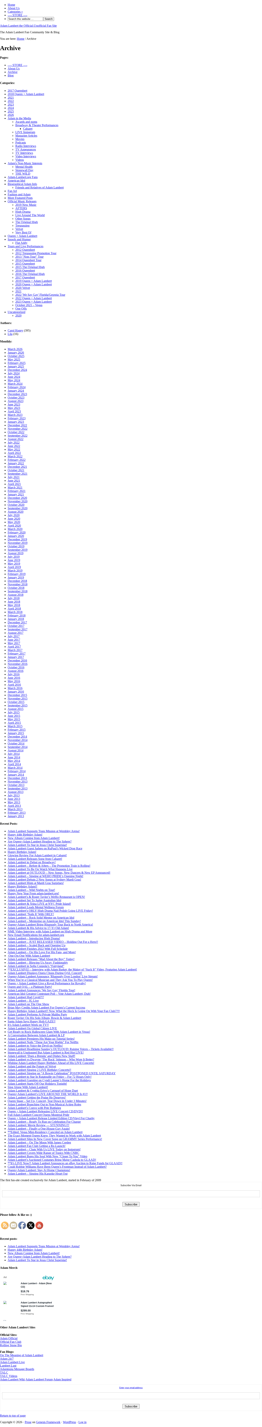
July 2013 (14, 795)
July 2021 (14, 477)
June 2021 (14, 480)
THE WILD (22, 173)
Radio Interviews (25, 146)
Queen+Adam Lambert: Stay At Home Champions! (39, 1170)
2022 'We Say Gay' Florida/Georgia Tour (40, 294)
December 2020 (17, 497)
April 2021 (14, 484)
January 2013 (16, 816)
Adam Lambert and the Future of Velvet (32, 1066)
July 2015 (14, 712)
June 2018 (14, 601)
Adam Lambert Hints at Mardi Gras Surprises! (36, 883)
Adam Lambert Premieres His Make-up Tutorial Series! (41, 1038)
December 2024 (17, 370)
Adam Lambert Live (12, 1362)
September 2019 (17, 549)
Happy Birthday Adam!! (22, 886)
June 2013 (14, 798)
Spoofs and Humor (19, 239)
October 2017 (16, 625)
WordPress (69, 1422)
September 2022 (17, 435)
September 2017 (17, 629)
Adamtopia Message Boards (17, 1369)
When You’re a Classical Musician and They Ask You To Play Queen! (50, 980)
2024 (11, 108)
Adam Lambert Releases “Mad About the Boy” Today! (41, 959)
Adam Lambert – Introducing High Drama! (34, 938)
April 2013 (14, 805)
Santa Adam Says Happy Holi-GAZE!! (31, 1021)
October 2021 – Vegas (28, 305)
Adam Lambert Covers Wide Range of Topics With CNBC (43, 1152)
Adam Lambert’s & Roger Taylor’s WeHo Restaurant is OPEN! (46, 896)
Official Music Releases (22, 201)
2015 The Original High (30, 267)
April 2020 (14, 525)
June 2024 (14, 376)
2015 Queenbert (25, 263)
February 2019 (17, 574)
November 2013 (17, 781)
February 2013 (17, 812)
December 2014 (17, 736)
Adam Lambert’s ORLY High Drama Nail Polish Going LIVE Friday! (50, 910)
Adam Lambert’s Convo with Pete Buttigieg (34, 1108)
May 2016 (14, 681)
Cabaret (27, 128)
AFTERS (21, 208)
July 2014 (14, 753)
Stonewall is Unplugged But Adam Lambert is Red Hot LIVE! (46, 1052)
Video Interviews (25, 156)
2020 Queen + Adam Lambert (33, 284)
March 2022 (15, 456)
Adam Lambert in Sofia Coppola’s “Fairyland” (36, 966)
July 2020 (14, 515)
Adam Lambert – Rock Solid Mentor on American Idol (41, 917)
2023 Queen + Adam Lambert (33, 301)
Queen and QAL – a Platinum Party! (30, 986)
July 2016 (14, 674)
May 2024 (14, 380)
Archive (12, 72)
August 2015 (15, 709)
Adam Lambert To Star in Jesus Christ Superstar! (37, 845)
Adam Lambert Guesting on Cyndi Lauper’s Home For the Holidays (49, 1080)
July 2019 (14, 556)
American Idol (16, 180)
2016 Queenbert (25, 270)
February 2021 (17, 491)
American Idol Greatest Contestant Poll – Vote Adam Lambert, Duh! (49, 993)
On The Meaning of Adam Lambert (21, 1355)
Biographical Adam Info (22, 184)
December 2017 (17, 622)
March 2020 (15, 529)
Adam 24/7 (7, 1358)
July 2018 (14, 598)
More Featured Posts (20, 197)
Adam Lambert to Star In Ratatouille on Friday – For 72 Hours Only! (49, 1076)
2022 (11, 101)
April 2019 (14, 567)
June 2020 (14, 518)
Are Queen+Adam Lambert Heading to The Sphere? (40, 841)
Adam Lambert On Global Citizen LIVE (32, 1028)
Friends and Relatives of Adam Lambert (39, 187)
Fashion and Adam (19, 194)
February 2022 (17, 459)
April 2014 (14, 764)
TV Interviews (24, 153)
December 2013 (17, 778)
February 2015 (17, 729)
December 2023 (17, 394)
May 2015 (14, 719)
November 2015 (17, 698)
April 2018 (14, 608)
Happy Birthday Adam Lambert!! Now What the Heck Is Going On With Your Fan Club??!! (64, 1011)
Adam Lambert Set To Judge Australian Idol (34, 900)
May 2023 (14, 408)
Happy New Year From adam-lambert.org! (33, 893)
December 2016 (17, 660)
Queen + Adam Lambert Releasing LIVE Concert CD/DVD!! (45, 1111)
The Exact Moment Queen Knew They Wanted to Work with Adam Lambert (54, 1135)
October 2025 (16, 356)
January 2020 (16, 536)
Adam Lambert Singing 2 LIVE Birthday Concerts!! (39, 1069)
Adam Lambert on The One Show (28, 1004)
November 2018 (17, 584)
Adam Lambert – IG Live (23, 1000)
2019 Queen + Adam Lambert (33, 281)
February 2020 (17, 532)
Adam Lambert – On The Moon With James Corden (39, 1142)
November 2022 (17, 428)
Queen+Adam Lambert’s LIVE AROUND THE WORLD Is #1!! (48, 1094)
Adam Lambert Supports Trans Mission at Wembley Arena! (44, 831)
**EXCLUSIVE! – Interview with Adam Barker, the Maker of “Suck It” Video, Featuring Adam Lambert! (72, 969)
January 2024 (16, 390)
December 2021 (17, 466)
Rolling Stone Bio (11, 1345)
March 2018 (15, 612)
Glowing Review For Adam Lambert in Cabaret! (37, 855)
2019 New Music (25, 204)
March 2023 (15, 414)
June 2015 (14, 715)
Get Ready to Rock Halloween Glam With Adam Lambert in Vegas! (49, 1031)
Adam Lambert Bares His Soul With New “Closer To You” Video (47, 1156)
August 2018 (15, 594)
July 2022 (14, 442)
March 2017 (15, 650)
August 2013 (15, 792)
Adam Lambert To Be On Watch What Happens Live (40, 869)
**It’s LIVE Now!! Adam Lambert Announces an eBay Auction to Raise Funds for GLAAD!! (65, 1163)
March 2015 (15, 726)
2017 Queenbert (17, 90)
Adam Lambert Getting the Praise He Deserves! (37, 1097)
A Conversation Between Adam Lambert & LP (36, 1035)
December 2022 (17, 425)
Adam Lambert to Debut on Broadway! (32, 862)
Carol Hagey (15, 330)
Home (11, 4)
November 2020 (17, 501)
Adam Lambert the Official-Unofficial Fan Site (28, 25)
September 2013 (17, 788)
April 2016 (14, 684)
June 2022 (14, 446)
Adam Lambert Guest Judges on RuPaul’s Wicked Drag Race (45, 848)
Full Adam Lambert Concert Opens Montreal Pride (38, 1114)
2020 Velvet (22, 287)
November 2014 (17, 740)
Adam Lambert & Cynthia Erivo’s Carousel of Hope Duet (43, 1090)
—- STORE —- (17, 15)
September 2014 (17, 747)
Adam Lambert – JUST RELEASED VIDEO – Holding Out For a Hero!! (53, 941)
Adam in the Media (19, 118)
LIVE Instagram (25, 132)
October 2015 (16, 702)
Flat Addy (21, 242)
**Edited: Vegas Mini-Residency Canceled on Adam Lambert (45, 1132)
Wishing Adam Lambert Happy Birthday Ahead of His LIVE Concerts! (51, 1063)
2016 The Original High (30, 274)
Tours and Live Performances (25, 246)
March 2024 (15, 383)
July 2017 (14, 636)
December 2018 (17, 581)
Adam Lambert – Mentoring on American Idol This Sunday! (44, 921)
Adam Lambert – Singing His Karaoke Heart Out (38, 1173)
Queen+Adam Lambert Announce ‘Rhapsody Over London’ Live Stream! (53, 976)
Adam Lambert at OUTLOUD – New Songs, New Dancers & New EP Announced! (59, 872)
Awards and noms (26, 121)
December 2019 (17, 539)
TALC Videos (8, 1376)
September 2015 (17, 705)
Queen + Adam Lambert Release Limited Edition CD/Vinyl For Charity (51, 1118)
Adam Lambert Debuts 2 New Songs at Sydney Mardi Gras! (44, 879)
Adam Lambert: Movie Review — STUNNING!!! (38, 1125)
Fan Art (12, 191)
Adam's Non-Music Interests (25, 163)
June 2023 (14, 404)
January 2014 (16, 774)
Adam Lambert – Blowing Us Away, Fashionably (38, 962)
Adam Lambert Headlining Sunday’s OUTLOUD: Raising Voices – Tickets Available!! (61, 1049)
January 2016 (16, 691)
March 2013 (15, 809)
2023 (11, 104)
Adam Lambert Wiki (12, 1379)
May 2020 (14, 522)
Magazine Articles (26, 135)
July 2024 (14, 373)
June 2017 (14, 639)
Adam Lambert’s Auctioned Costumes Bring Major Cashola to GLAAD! (52, 1159)
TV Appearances (25, 149)
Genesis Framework (48, 1422)
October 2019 (16, 546)
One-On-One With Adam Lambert (29, 955)
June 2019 (14, 560)
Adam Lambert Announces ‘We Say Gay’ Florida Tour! (41, 990)
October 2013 (16, 785)
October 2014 (16, 743)
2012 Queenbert (25, 249)
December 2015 (17, 695)
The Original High (26, 222)
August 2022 (15, 439)
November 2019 (17, 542)
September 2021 (17, 473)
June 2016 (14, 677)
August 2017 (15, 632)
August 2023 (15, 401)
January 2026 (16, 352)
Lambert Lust (8, 1365)
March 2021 (15, 487)
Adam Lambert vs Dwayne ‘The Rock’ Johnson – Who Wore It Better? (51, 1059)
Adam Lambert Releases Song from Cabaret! (35, 858)
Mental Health (24, 166)
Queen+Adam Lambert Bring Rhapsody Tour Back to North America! (50, 924)
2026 (11, 114)
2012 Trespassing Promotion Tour (35, 253)
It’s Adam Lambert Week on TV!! (28, 1024)
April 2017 (14, 646)
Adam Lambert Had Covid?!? (26, 997)
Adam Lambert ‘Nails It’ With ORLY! (31, 914)
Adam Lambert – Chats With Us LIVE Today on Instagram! (44, 1149)
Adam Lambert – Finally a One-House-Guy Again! (39, 1128)
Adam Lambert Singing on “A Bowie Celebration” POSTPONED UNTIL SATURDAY (62, 1073)
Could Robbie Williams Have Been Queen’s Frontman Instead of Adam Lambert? (57, 1166)
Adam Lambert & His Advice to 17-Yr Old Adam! (38, 928)
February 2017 (17, 653)
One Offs (21, 308)
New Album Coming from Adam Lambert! (34, 838)
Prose (28, 1422)
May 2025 (14, 359)
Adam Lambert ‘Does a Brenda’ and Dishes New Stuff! (41, 1056)
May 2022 (14, 449)
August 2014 (15, 750)
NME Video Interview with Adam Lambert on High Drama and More (50, 931)
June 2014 (14, 757)
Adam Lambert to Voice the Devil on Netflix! (35, 1045)
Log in (82, 1422)
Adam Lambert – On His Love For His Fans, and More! (42, 952)
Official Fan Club (10, 1341)
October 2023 (16, 397)
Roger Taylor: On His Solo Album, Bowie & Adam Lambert (44, 1018)
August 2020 (15, 511)
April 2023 (14, 411)
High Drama (22, 211)
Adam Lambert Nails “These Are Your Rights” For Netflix (43, 1042)
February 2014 (17, 771)
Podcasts (20, 142)
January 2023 (16, 421)
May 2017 (14, 643)
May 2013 (14, 802)
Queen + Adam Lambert (22, 236)
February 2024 (17, 387)
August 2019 (15, 553)
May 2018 (14, 605)
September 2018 (17, 591)
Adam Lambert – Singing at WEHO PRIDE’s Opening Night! (45, 876)
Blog (11, 75)
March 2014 (15, 767)
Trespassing (22, 225)
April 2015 (14, 722)
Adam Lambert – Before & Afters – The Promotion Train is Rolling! (49, 865)
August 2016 (15, 670)
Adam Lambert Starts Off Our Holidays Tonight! (37, 1083)
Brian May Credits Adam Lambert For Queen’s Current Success (46, 1007)
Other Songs (22, 218)
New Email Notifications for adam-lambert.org (36, 935)
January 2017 (16, 657)
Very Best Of (23, 232)
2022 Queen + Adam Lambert (33, 298)
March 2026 (15, 349)
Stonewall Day (24, 170)
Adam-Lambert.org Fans (23, 177)
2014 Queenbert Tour (28, 260)
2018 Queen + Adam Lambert (26, 94)
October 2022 (16, 432)
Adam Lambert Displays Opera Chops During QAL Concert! (45, 973)
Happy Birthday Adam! (22, 852)
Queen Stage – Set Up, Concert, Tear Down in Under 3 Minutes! (47, 1101)
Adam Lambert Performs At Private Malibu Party (37, 1014)
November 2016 (17, 664)
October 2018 (16, 587)
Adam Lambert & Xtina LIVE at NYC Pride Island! (39, 903)
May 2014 (14, 760)
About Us (14, 8)
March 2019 (15, 570)
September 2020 (17, 508)
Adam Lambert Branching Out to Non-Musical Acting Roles (44, 1104)
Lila (10, 334)
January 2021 (16, 494)
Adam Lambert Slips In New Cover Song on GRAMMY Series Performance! (55, 1139)
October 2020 (16, 504)
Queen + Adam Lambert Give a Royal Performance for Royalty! (47, 983)
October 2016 (16, 667)
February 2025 (17, 363)
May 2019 (14, 563)
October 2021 (16, 470)
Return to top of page (13, 1415)
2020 (18, 315)
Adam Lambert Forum (39, 1379)
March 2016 (15, 688)
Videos (19, 159)
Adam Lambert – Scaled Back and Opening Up (36, 945)
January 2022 (16, 463)
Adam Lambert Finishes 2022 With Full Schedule (38, 948)
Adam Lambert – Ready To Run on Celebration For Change (44, 1121)
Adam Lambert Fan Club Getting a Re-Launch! (36, 1146)
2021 (11, 97)
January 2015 (16, 733)
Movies (19, 139)
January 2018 (16, 619)
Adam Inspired (62, 1379)
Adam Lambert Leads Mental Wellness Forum (36, 907)
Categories (15, 11)
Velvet (19, 229)
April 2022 (14, 453)
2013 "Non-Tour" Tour (29, 256)
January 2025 (16, 366)
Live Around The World (30, 215)
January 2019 (16, 577)
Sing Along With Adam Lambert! (28, 1087)
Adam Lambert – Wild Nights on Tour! (31, 890)
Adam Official (8, 1338)
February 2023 (17, 418)
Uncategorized (16, 312)
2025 (11, 111)
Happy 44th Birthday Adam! (25, 834)
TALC (4, 1372)
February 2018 (17, 615)
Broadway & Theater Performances (36, 125)
